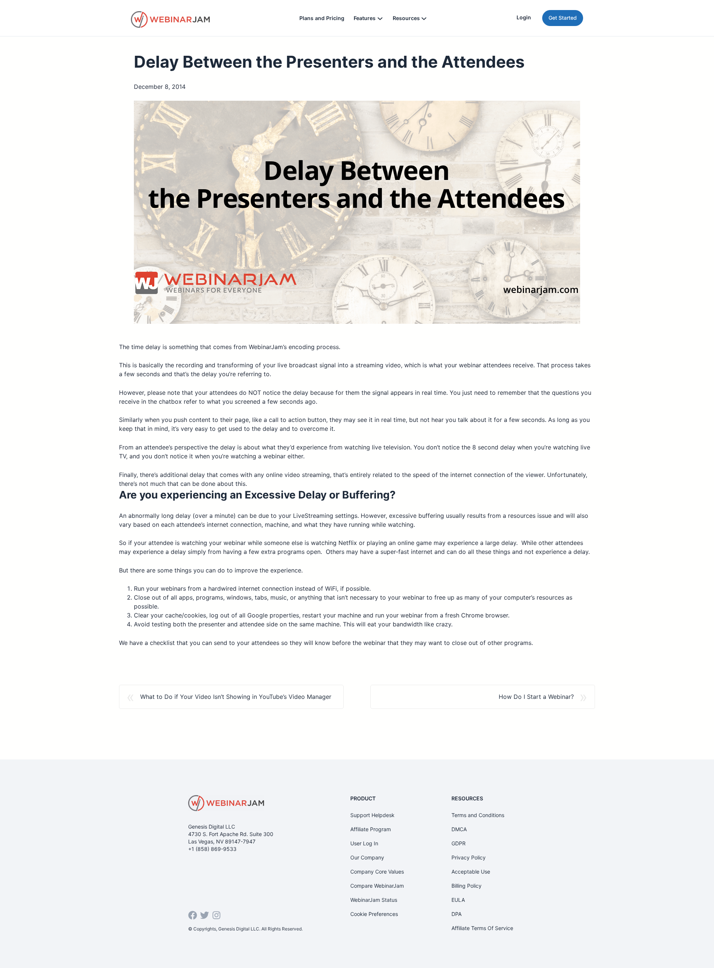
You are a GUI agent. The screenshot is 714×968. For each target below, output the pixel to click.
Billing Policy (466, 886)
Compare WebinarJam (377, 886)
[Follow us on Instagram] (216, 915)
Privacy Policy (468, 857)
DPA (456, 914)
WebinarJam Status (373, 900)
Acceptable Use (470, 871)
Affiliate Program (370, 829)
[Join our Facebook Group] (192, 915)
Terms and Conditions (477, 815)
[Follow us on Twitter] (204, 915)
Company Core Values (377, 871)
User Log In (364, 843)
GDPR (458, 843)
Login (524, 17)
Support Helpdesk (372, 815)
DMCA (459, 829)
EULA (458, 900)
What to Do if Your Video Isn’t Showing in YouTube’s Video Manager (235, 696)
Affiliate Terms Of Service (482, 928)
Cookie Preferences (374, 914)
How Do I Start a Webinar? (536, 696)
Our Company (367, 857)
